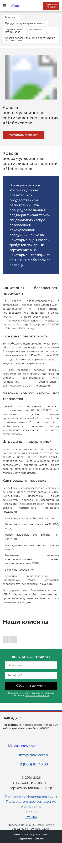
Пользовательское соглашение (31, 802)
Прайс (31, 812)
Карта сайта (31, 807)
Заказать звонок (51, 6)
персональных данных (37, 695)
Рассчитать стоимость (23, 135)
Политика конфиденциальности (31, 796)
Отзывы (31, 817)
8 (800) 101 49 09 (34, 764)
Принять (39, 838)
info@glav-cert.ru (34, 755)
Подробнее (25, 838)
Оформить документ (31, 685)
